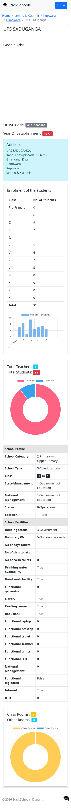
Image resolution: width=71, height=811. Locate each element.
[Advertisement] (35, 86)
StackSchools (19, 5)
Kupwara (49, 16)
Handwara (13, 20)
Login (61, 5)
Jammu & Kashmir (27, 16)
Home (6, 16)
